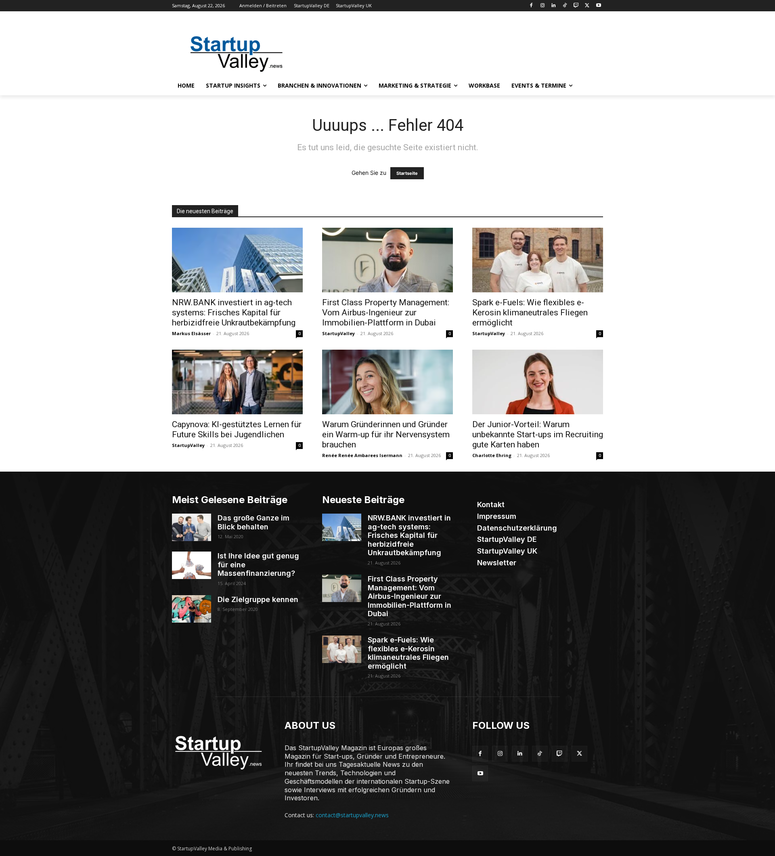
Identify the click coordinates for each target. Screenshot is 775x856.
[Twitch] (576, 5)
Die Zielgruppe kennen (258, 599)
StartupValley (338, 333)
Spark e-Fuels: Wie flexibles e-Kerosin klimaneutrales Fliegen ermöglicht (530, 312)
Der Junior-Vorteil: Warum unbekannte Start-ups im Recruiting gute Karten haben (537, 434)
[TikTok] (565, 5)
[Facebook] (531, 5)
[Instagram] (542, 5)
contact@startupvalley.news (352, 815)
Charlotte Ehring (491, 455)
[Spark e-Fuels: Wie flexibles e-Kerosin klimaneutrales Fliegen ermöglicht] (537, 260)
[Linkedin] (553, 5)
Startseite (407, 173)
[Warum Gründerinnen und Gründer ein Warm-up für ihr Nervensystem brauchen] (387, 382)
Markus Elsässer (191, 333)
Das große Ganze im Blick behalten (253, 522)
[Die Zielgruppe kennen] (191, 609)
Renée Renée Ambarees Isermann (362, 455)
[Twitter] (587, 5)
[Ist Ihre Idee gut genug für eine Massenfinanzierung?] (191, 565)
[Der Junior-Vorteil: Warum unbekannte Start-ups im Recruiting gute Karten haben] (537, 382)
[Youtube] (598, 5)
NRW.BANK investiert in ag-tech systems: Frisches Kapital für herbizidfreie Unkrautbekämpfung (233, 312)
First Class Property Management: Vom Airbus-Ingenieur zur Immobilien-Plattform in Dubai (385, 312)
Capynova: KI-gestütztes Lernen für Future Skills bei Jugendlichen (237, 429)
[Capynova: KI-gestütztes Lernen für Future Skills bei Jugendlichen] (237, 382)
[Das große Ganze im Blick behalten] (191, 527)
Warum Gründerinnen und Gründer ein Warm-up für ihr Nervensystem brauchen (386, 434)
